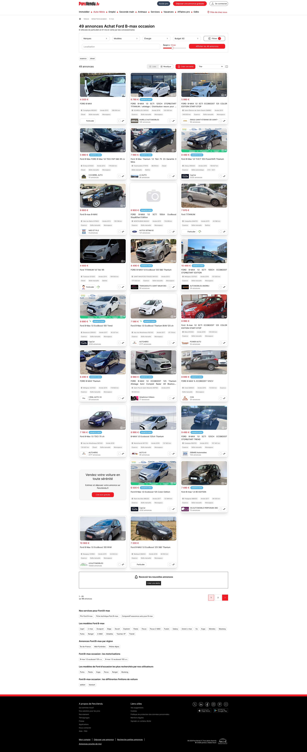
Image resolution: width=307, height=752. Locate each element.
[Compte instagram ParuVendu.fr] (213, 704)
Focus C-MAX (155, 629)
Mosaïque (167, 66)
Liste (154, 66)
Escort (117, 629)
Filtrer (216, 38)
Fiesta (135, 629)
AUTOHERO (144, 342)
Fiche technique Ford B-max (107, 616)
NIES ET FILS (94, 230)
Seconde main (126, 12)
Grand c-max (187, 629)
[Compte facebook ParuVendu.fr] (207, 704)
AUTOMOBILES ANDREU (199, 286)
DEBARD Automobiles (198, 452)
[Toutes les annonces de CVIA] (185, 398)
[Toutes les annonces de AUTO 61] (134, 453)
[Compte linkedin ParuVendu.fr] (201, 704)
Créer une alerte (187, 66)
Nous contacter (85, 728)
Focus (144, 629)
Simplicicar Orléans (146, 397)
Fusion (166, 629)
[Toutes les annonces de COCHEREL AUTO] (84, 176)
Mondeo (212, 629)
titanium (92, 685)
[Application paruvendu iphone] (204, 710)
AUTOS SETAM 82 (146, 230)
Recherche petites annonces (130, 739)
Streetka (109, 634)
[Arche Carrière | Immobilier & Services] (222, 742)
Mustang (222, 629)
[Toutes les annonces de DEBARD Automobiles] (185, 453)
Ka (197, 629)
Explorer (126, 629)
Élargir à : (169, 45)
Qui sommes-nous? (86, 708)
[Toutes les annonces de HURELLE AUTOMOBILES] (134, 120)
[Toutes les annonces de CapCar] (185, 176)
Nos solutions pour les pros (89, 711)
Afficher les (207, 46)
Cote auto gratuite (103, 495)
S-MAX (100, 634)
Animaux (142, 12)
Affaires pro (183, 12)
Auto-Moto (99, 12)
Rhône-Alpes (114, 647)
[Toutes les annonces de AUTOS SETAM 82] (134, 231)
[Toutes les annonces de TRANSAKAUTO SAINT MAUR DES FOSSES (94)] (134, 287)
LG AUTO (143, 175)
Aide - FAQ (83, 731)
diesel (92, 58)
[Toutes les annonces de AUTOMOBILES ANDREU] (185, 287)
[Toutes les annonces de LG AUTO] (134, 176)
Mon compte (84, 739)
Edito (196, 12)
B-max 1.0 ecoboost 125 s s (91, 659)
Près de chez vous (218, 12)
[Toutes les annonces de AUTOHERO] (134, 343)
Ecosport (100, 629)
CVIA (192, 397)
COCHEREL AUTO (96, 175)
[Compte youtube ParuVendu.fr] (226, 704)
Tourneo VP (121, 634)
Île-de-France (85, 647)
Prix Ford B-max (86, 616)
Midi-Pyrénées (100, 647)
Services (155, 12)
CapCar (193, 175)
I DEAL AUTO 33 (95, 397)
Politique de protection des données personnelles (150, 714)
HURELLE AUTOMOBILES (149, 120)
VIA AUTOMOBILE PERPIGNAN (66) (204, 508)
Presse (81, 721)
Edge (109, 629)
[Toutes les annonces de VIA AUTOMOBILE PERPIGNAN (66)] (185, 509)
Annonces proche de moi (90, 744)
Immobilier (84, 12)
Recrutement (84, 714)
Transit (131, 634)
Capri (82, 629)
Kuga (203, 629)
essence (83, 58)
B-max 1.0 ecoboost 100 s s (116, 659)
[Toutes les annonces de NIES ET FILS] (84, 231)
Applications (84, 724)
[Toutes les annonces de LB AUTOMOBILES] (84, 564)
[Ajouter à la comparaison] (121, 120)
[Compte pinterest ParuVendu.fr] (220, 704)
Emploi (112, 12)
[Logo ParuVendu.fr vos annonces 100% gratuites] (89, 6)
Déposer (190, 3)
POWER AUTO (195, 342)
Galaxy (175, 629)
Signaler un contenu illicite (141, 721)
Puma (82, 634)
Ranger (91, 634)
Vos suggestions (137, 708)
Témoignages (84, 718)
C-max (90, 629)
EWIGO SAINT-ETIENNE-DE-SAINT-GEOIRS (204, 120)
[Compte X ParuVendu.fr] (195, 704)
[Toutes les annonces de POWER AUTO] (185, 343)
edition (82, 685)
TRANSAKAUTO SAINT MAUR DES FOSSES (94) (152, 286)
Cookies (134, 711)
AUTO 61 (142, 452)
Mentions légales (137, 718)
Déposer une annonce (104, 739)
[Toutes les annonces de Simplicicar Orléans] (134, 398)
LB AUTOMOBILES (96, 563)
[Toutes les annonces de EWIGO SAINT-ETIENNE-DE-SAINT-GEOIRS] (185, 120)
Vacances (169, 12)
